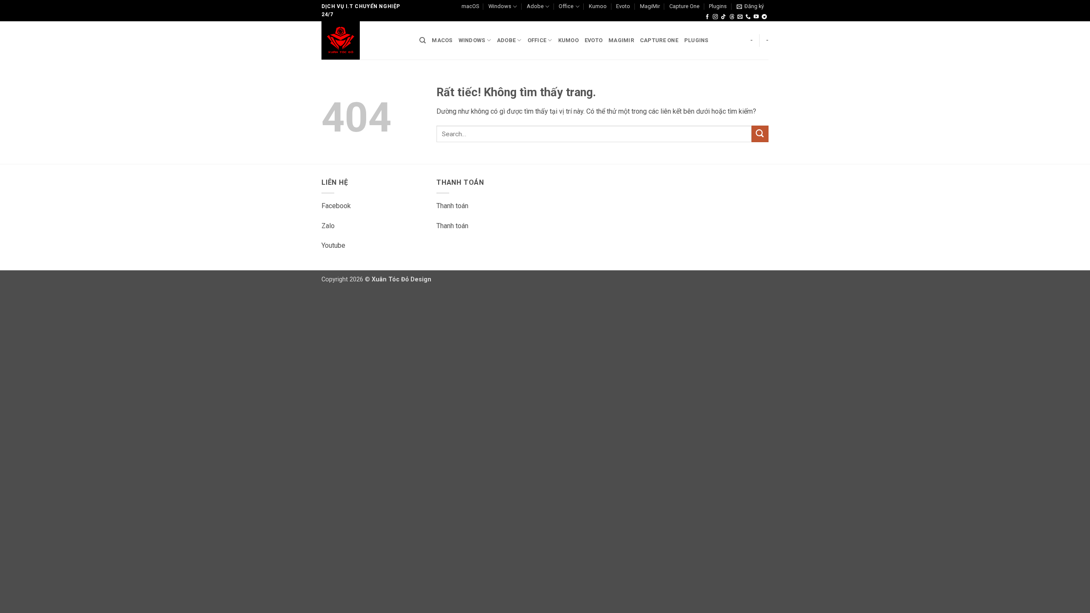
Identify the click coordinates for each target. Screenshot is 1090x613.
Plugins (718, 6)
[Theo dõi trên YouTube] (756, 17)
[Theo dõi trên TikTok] (723, 17)
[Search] (422, 40)
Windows (499, 6)
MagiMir (650, 6)
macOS (470, 6)
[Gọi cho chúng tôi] (748, 17)
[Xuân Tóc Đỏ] (364, 40)
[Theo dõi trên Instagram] (715, 17)
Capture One (684, 6)
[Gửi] (760, 134)
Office (566, 6)
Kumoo (598, 6)
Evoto (623, 6)
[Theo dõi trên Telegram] (764, 17)
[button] (750, 6)
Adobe (535, 6)
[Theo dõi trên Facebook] (707, 17)
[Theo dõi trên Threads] (731, 17)
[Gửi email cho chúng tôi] (740, 17)
